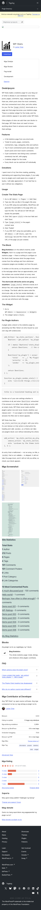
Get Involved (26, 848)
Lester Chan (19, 47)
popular (29, 745)
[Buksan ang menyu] (38, 3)
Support (4, 852)
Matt (4, 868)
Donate (25, 855)
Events (23, 852)
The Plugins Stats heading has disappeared (17, 683)
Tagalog (9, 884)
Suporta (6, 81)
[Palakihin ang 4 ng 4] (36, 541)
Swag (24, 858)
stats (31, 749)
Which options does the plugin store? (15, 670)
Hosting (4, 838)
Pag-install (7, 71)
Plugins (23, 838)
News (4, 835)
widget (36, 749)
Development (8, 76)
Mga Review (8, 67)
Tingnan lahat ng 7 (33, 741)
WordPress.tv (7, 858)
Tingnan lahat (34, 788)
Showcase (25, 832)
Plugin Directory (7, 9)
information (22, 745)
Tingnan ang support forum (11, 802)
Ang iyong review (8, 788)
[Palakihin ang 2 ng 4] (36, 472)
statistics (35, 745)
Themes (24, 835)
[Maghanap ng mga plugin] (22, 22)
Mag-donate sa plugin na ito (12, 820)
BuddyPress (7, 875)
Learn (4, 848)
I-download (7, 54)
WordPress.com (8, 865)
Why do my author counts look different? (16, 689)
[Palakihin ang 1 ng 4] (17, 472)
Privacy (4, 842)
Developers (6, 855)
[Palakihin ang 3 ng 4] (17, 505)
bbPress (6, 871)
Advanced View (7, 755)
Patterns (24, 842)
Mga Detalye (8, 61)
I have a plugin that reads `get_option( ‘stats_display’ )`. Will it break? (15, 676)
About (4, 832)
